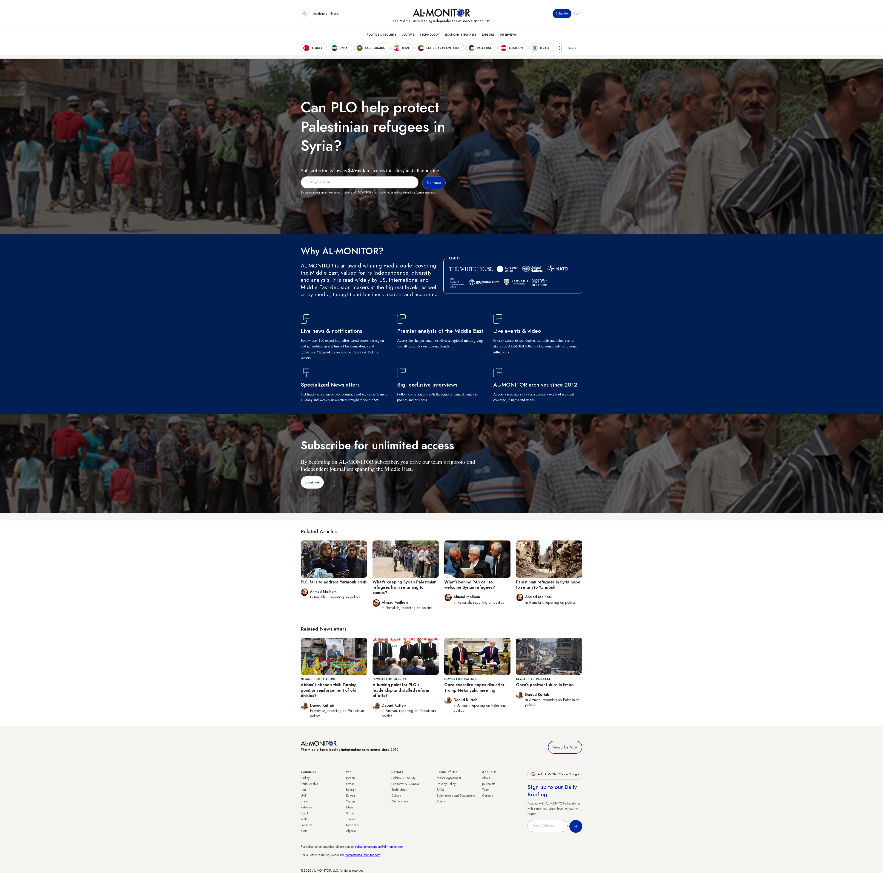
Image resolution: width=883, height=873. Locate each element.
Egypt (304, 813)
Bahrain (351, 789)
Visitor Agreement (449, 778)
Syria (304, 830)
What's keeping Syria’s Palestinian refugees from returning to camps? (404, 587)
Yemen (350, 801)
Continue (312, 482)
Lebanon (306, 825)
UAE (304, 795)
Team (486, 789)
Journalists (488, 784)
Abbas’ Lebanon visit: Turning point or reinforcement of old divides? (329, 690)
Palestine (306, 807)
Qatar (305, 819)
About (486, 778)
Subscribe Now (565, 747)
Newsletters (319, 13)
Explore (488, 34)
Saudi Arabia (309, 784)
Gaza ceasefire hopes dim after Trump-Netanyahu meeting (474, 687)
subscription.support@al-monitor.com (379, 846)
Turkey (305, 778)
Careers (487, 795)
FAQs (440, 789)
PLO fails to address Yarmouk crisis (334, 582)
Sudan (350, 813)
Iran (303, 789)
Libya (349, 807)
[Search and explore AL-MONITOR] (304, 13)
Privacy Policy (446, 784)
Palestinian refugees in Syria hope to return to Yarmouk (548, 584)
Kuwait (350, 795)
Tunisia (350, 819)
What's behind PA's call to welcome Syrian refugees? (469, 584)
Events (334, 13)
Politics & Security (381, 34)
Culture (408, 34)
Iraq (348, 772)
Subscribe (562, 13)
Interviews (508, 34)
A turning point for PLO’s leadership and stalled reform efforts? (401, 690)
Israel (304, 801)
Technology (430, 34)
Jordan (350, 778)
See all (573, 48)
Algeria (351, 830)
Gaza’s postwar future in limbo (545, 685)
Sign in (577, 13)
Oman (350, 784)
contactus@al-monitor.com (362, 855)
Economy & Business (460, 34)
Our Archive (399, 801)
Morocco (352, 825)
